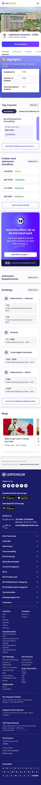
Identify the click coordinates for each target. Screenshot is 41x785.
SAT (23, 675)
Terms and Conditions (11, 751)
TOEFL (24, 673)
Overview (5, 51)
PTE (23, 678)
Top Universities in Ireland (9, 651)
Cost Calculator (8, 670)
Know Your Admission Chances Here (20, 401)
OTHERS (35, 776)
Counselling (7, 689)
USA (4, 614)
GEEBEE (5, 744)
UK (4, 617)
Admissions (17, 51)
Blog (4, 673)
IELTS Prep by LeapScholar (27, 663)
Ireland (5, 625)
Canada (5, 620)
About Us (25, 614)
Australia (6, 622)
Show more (32, 161)
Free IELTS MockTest (10, 660)
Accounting (9, 111)
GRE (23, 680)
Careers (24, 617)
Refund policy (8, 753)
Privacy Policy (8, 748)
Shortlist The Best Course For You (19, 146)
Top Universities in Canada (9, 642)
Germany (6, 628)
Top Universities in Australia (9, 646)
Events (5, 681)
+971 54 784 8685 (21, 730)
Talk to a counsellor (10, 667)
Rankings (28, 51)
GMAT (24, 682)
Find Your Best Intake (20, 205)
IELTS (5, 687)
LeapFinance (26, 660)
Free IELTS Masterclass (7, 663)
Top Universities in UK (11, 638)
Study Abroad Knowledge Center (9, 677)
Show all (33, 105)
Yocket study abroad (10, 741)
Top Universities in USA (9, 635)
